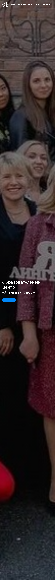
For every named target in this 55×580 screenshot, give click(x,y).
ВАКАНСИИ (35, 4)
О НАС (12, 4)
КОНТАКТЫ (46, 4)
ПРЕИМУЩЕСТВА (23, 4)
